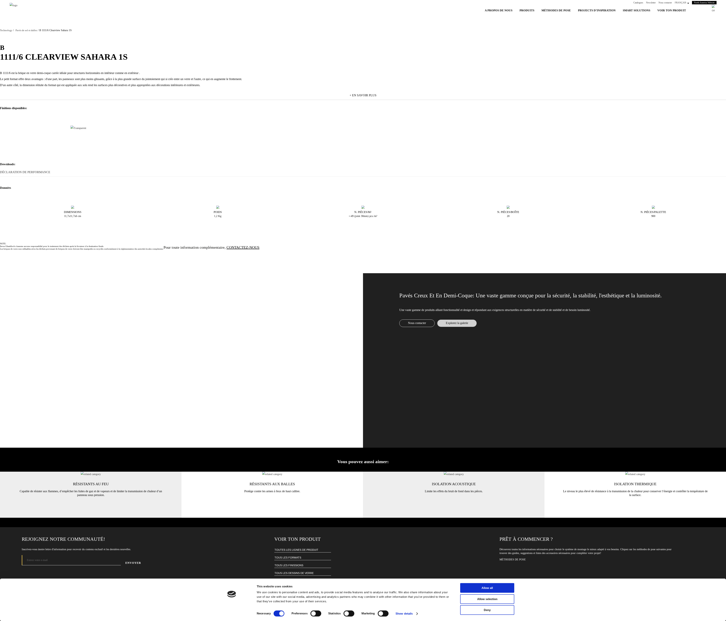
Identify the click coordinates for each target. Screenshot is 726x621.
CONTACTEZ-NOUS (242, 247)
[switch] (315, 613)
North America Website (705, 2)
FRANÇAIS (680, 2)
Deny (487, 610)
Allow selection (487, 599)
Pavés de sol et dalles (26, 30)
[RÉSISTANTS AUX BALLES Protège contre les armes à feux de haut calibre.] (272, 474)
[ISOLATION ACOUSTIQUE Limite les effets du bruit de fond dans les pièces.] (454, 474)
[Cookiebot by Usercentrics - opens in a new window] (231, 613)
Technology (6, 30)
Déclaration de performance (25, 172)
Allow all (487, 587)
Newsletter (651, 2)
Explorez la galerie (457, 323)
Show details (404, 613)
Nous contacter (665, 2)
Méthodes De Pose (513, 559)
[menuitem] (498, 10)
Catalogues (638, 2)
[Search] (713, 9)
